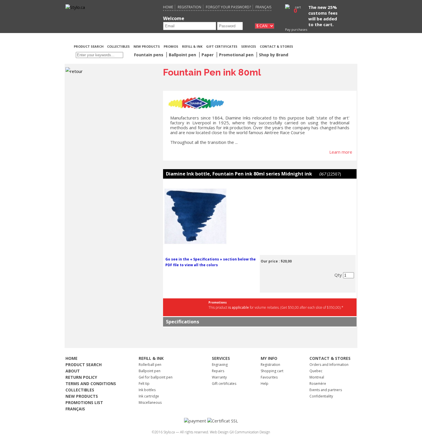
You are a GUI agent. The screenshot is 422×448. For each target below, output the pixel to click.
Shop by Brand (273, 54)
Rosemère (317, 383)
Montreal (316, 377)
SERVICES (248, 46)
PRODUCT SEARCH (89, 46)
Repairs (218, 370)
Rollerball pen (150, 364)
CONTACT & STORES (276, 46)
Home (168, 7)
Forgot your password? (228, 7)
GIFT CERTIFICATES (221, 46)
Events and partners (325, 389)
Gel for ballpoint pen (156, 377)
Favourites (269, 377)
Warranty (219, 377)
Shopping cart (272, 370)
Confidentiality (321, 396)
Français (263, 7)
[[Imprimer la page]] (325, 46)
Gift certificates (224, 383)
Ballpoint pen (149, 370)
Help (264, 383)
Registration (189, 7)
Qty (338, 275)
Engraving (220, 364)
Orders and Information (329, 364)
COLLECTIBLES (118, 46)
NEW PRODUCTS (146, 46)
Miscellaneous (150, 402)
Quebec (315, 370)
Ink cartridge (149, 396)
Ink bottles (147, 389)
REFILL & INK (192, 46)
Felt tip (144, 383)
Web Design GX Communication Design (240, 432)
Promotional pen (237, 54)
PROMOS (171, 46)
